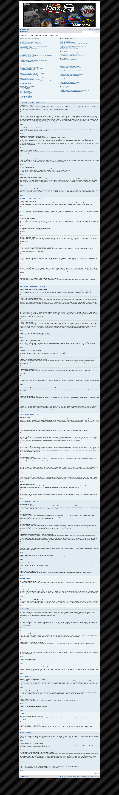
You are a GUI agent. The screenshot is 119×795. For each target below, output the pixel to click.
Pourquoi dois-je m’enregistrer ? (26, 39)
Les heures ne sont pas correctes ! (27, 56)
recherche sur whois (24, 755)
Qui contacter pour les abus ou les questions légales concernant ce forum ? (75, 90)
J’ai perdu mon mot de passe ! (26, 47)
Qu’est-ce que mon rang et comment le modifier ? (29, 62)
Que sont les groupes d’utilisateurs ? (67, 42)
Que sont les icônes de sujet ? (26, 97)
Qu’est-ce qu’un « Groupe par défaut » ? (68, 47)
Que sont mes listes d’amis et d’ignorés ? (68, 59)
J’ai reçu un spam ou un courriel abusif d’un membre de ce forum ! (73, 55)
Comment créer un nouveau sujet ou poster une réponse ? (31, 68)
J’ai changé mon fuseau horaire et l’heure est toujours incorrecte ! (32, 57)
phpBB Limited (55, 736)
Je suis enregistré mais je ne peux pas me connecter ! (30, 43)
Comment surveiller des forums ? (66, 76)
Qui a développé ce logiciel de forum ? (67, 87)
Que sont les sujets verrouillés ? (26, 96)
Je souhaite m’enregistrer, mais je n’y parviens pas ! (30, 42)
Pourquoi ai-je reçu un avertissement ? (27, 78)
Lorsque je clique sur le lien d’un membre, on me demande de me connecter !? (37, 64)
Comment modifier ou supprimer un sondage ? (29, 74)
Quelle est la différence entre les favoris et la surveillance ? (71, 74)
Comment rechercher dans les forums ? (68, 65)
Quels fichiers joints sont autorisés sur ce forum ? (70, 82)
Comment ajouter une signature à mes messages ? (30, 70)
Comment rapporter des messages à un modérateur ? (30, 79)
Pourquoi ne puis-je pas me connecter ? (27, 44)
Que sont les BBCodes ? (25, 87)
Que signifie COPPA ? (24, 41)
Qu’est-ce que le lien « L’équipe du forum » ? (69, 48)
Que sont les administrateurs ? (66, 39)
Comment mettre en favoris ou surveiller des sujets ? (70, 75)
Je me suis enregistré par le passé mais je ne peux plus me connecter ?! (34, 46)
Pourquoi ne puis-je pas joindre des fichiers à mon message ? (32, 77)
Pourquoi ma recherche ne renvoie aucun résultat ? (70, 66)
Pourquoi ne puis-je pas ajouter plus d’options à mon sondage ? (32, 73)
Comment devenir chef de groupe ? (67, 44)
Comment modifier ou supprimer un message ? (29, 69)
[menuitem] (28, 29)
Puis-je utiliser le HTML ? (25, 88)
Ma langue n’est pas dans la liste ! (26, 59)
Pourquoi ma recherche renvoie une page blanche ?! (70, 67)
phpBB (26, 241)
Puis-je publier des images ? (25, 91)
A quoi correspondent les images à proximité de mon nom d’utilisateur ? (34, 60)
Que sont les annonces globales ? (26, 92)
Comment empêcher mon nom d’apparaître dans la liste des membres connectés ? (36, 55)
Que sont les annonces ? (25, 93)
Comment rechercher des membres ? (67, 68)
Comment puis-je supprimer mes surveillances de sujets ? (71, 78)
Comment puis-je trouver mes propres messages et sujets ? (72, 70)
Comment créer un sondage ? (26, 72)
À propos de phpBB (60, 737)
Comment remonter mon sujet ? (26, 83)
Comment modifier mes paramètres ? (27, 54)
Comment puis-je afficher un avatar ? (27, 61)
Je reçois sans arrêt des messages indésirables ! (70, 54)
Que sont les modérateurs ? (65, 41)
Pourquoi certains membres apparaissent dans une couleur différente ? (74, 46)
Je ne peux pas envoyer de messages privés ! (69, 52)
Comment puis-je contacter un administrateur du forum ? (71, 91)
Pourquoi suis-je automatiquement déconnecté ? (29, 48)
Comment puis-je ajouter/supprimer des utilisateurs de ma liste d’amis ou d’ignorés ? (76, 60)
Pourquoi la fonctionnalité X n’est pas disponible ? (69, 89)
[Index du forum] (59, 15)
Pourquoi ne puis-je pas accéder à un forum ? (29, 75)
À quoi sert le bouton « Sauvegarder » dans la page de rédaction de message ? (35, 80)
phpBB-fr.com (61, 780)
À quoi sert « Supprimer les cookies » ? (27, 49)
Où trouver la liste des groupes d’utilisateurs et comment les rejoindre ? (74, 43)
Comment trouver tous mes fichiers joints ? (68, 83)
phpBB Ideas (86, 745)
